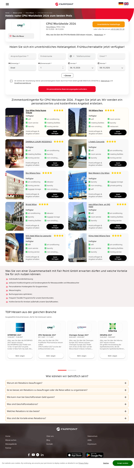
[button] (67, 383)
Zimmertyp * (15, 63)
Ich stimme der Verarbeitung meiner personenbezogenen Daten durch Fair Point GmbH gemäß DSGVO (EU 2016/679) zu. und (63, 82)
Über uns (50, 436)
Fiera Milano (30, 13)
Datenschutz (105, 81)
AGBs (90, 440)
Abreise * (103, 63)
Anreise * (73, 63)
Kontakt (49, 444)
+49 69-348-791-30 (117, 29)
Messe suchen (17, 13)
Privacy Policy (83, 463)
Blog (48, 440)
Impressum (92, 444)
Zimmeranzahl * (46, 63)
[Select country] (72, 56)
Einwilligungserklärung (22, 83)
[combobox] (22, 68)
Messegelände (11, 444)
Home (7, 13)
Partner (8, 448)
